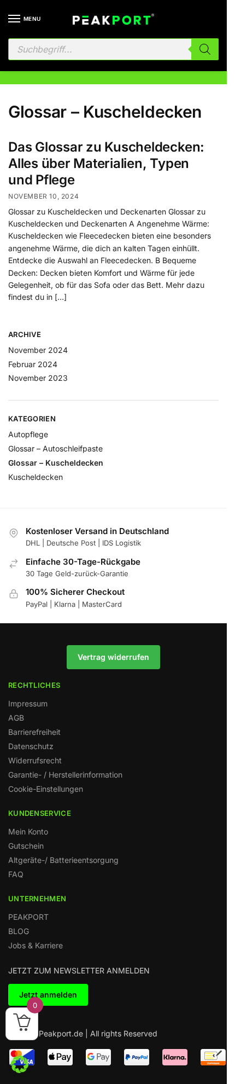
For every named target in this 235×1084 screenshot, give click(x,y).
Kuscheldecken (35, 477)
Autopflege (28, 434)
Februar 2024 (32, 364)
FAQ (16, 874)
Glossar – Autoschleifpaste (55, 448)
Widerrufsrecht (35, 760)
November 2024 (38, 350)
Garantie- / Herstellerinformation (65, 774)
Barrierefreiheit (34, 732)
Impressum (28, 703)
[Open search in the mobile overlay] (113, 49)
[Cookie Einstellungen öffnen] (19, 1069)
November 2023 (38, 377)
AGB (16, 717)
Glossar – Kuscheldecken (55, 462)
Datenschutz (31, 746)
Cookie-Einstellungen (45, 788)
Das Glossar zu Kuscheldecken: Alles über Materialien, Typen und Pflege (106, 163)
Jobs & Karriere (35, 945)
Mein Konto (28, 831)
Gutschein (26, 845)
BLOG (18, 931)
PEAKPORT (28, 916)
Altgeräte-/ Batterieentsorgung (63, 860)
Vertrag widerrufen (113, 657)
